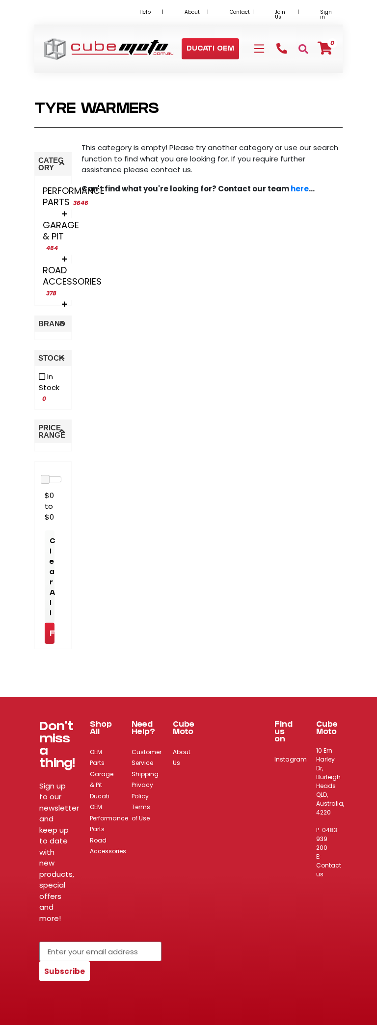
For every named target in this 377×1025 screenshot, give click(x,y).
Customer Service (147, 757)
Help (145, 12)
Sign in (326, 14)
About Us (181, 757)
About (192, 12)
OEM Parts (97, 757)
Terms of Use (141, 812)
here (300, 189)
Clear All (52, 578)
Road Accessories (108, 846)
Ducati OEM (99, 802)
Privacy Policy (142, 790)
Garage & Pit (101, 779)
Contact (240, 12)
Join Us (280, 14)
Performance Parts (109, 824)
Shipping (145, 774)
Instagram (290, 759)
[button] (210, 49)
